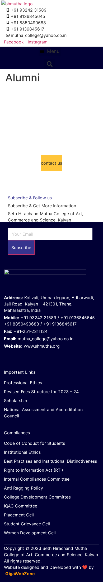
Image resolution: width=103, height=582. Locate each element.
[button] (50, 51)
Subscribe (21, 247)
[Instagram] (52, 354)
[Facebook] (42, 354)
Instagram (37, 42)
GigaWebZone (20, 573)
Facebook (13, 42)
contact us (51, 163)
